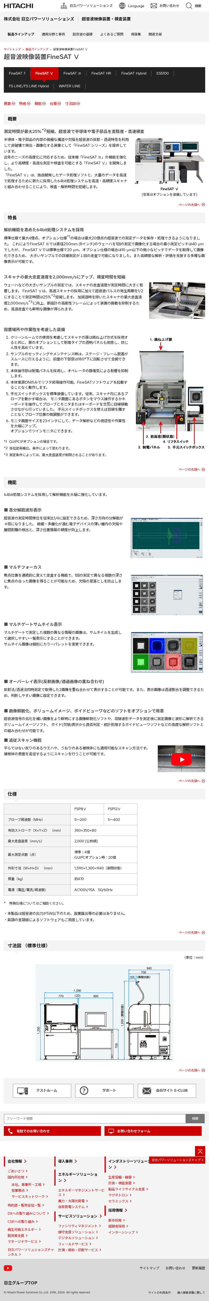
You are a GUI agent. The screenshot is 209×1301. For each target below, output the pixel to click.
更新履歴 (198, 1268)
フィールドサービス (73, 1244)
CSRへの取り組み (21, 1222)
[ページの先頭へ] (200, 1151)
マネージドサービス (22, 1241)
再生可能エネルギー (22, 1229)
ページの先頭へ (189, 205)
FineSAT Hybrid (133, 73)
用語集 (136, 34)
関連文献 (155, 34)
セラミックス (118, 1201)
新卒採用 (115, 1220)
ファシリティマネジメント (78, 1226)
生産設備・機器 (120, 1177)
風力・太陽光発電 (71, 1201)
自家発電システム (71, 1207)
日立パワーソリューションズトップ (176, 1160)
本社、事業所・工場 (26, 1185)
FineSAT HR (101, 73)
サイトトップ (12, 49)
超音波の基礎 (83, 34)
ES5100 (162, 73)
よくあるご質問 (111, 34)
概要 (7, 103)
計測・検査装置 (120, 1183)
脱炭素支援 (16, 1236)
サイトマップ (149, 1268)
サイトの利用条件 (159, 1292)
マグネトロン (118, 1195)
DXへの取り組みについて (27, 1213)
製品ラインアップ (37, 49)
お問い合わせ (176, 1268)
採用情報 (115, 1210)
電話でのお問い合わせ (33, 1131)
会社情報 (15, 1161)
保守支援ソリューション (76, 1232)
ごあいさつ (16, 1171)
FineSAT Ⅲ (72, 73)
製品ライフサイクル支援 (126, 1189)
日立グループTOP (20, 1282)
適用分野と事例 (53, 34)
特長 (22, 103)
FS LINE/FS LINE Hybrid (29, 86)
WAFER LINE (70, 86)
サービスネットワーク (28, 1197)
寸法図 (70, 103)
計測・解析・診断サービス (78, 1250)
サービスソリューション (77, 1216)
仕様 (53, 103)
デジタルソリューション (76, 1238)
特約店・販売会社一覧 (24, 1205)
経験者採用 (116, 1226)
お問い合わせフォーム (133, 1131)
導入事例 (65, 1161)
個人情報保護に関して (191, 1292)
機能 (38, 103)
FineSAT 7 (17, 73)
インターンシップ (121, 1232)
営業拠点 (18, 1190)
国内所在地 (16, 1177)
